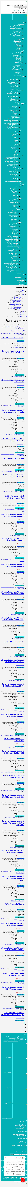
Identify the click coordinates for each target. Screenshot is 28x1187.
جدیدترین (17, 326)
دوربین (22, 294)
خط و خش (14, 370)
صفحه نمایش (21, 295)
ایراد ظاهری (21, 369)
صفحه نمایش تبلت (16, 300)
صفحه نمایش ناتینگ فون (15, 308)
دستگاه (22, 292)
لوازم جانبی (21, 312)
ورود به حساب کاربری (21, 8)
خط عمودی (14, 369)
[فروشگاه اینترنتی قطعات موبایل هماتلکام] (22, 4)
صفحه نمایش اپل (17, 298)
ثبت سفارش (21, 1126)
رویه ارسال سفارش (19, 1125)
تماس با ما (21, 1142)
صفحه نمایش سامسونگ (15, 302)
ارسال (11, 1154)
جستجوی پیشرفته (14, 330)
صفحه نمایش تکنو (17, 301)
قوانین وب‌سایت (20, 1135)
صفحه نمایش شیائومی (15, 304)
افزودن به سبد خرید (20, 375)
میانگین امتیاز (18, 328)
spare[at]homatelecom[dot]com (11, 1041)
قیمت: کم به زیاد (11, 326)
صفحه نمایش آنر (17, 297)
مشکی (15, 364)
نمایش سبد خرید (17, 9)
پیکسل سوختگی (13, 366)
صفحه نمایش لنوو (17, 305)
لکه (16, 373)
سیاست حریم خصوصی (18, 1134)
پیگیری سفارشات (20, 1128)
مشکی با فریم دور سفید (11, 697)
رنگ (23, 363)
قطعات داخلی (21, 309)
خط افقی (14, 367)
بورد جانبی (21, 291)
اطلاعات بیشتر (20, 341)
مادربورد (22, 314)
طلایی (15, 363)
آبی (16, 390)
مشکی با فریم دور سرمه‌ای (10, 696)
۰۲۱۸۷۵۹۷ (15, 1039)
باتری (23, 290)
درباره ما (22, 1141)
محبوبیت (22, 326)
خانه (26, 316)
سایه (15, 372)
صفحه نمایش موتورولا (16, 307)
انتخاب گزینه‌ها (20, 358)
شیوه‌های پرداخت (20, 1123)
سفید (15, 361)
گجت (23, 311)
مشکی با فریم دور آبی (11, 694)
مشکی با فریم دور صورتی (10, 835)
